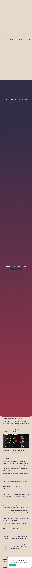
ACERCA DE (26, 99)
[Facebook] (4, 40)
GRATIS (22, 99)
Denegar (20, 564)
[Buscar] (29, 39)
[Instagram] (2, 40)
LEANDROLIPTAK (16, 40)
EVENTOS (16, 99)
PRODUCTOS (11, 99)
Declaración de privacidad (22, 566)
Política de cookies (17, 566)
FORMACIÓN (5, 99)
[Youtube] (6, 40)
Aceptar (12, 564)
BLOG (19, 99)
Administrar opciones (27, 564)
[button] (30, 558)
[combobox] (27, 39)
